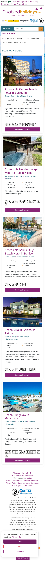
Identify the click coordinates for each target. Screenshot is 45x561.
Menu (7, 28)
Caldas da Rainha (12, 339)
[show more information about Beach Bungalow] (22, 397)
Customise (20, 552)
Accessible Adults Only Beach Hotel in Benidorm (20, 251)
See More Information (22, 129)
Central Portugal (23, 337)
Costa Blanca (21, 96)
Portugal (14, 337)
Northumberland (29, 176)
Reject (19, 547)
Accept (19, 541)
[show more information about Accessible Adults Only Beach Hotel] (22, 232)
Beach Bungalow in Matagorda (17, 416)
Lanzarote (32, 422)
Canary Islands (22, 422)
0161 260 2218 (22, 558)
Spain (13, 96)
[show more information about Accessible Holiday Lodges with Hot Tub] (22, 151)
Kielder (8, 178)
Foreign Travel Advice (18, 4)
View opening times (20, 2)
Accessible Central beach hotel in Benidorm (21, 91)
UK (6, 176)
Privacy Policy (17, 537)
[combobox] (26, 29)
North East (19, 176)
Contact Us (32, 2)
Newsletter (5, 4)
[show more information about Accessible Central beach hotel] (22, 71)
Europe (7, 96)
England (11, 176)
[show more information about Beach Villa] (22, 312)
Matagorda (10, 424)
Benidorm (30, 96)
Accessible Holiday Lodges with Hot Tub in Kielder (22, 171)
